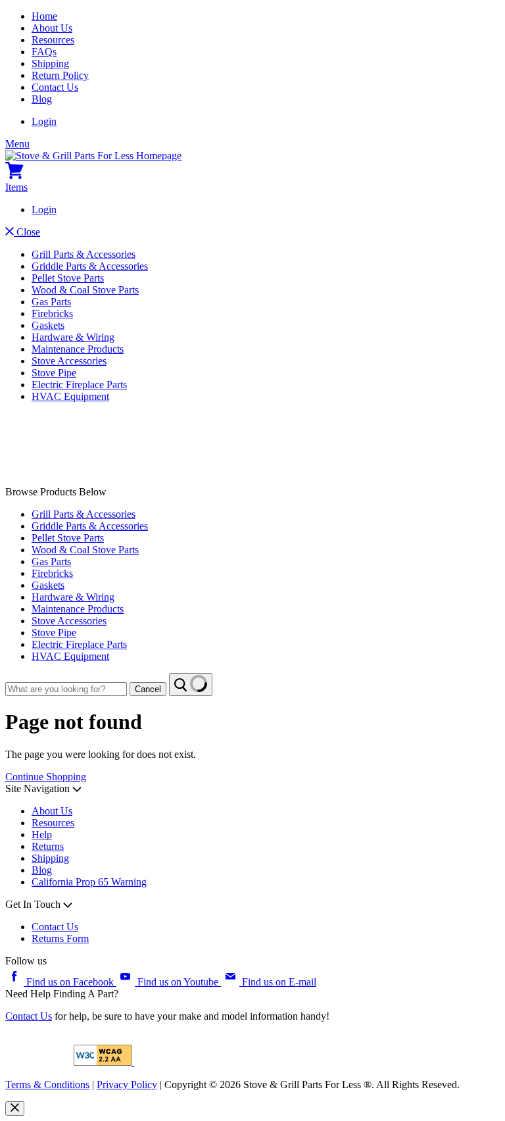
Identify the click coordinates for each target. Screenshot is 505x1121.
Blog (42, 99)
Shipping (50, 63)
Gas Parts (51, 301)
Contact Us (55, 87)
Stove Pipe (54, 372)
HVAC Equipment (70, 396)
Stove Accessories (69, 360)
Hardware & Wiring (73, 337)
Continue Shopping (45, 776)
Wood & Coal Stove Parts (85, 289)
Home (44, 16)
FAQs (44, 51)
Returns (48, 846)
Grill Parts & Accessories (83, 254)
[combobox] (66, 689)
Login (44, 121)
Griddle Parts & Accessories (90, 266)
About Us (52, 28)
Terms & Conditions (47, 1084)
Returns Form (60, 938)
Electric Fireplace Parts (79, 384)
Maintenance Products (78, 349)
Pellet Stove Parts (68, 278)
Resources (53, 39)
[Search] (190, 684)
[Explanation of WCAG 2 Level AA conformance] (104, 1062)
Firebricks (52, 313)
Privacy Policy (127, 1084)
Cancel (148, 689)
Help (42, 834)
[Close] (14, 1108)
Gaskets (48, 325)
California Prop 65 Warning (89, 881)
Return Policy (60, 75)
